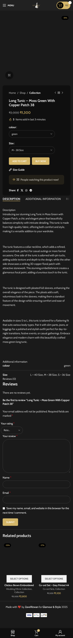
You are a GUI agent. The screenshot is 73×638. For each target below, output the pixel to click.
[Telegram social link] (31, 190)
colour (12, 127)
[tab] (11, 199)
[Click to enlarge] (9, 75)
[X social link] (22, 190)
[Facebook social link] (18, 190)
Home (12, 92)
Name (7, 477)
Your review (10, 436)
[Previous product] (55, 93)
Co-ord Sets (48, 589)
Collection (35, 92)
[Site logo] (36, 5)
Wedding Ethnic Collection (19, 589)
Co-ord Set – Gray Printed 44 (54, 585)
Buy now (40, 161)
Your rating (8, 423)
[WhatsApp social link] (26, 190)
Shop (23, 92)
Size (11, 143)
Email (7, 492)
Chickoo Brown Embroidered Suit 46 (19, 586)
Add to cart (19, 161)
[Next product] (62, 93)
